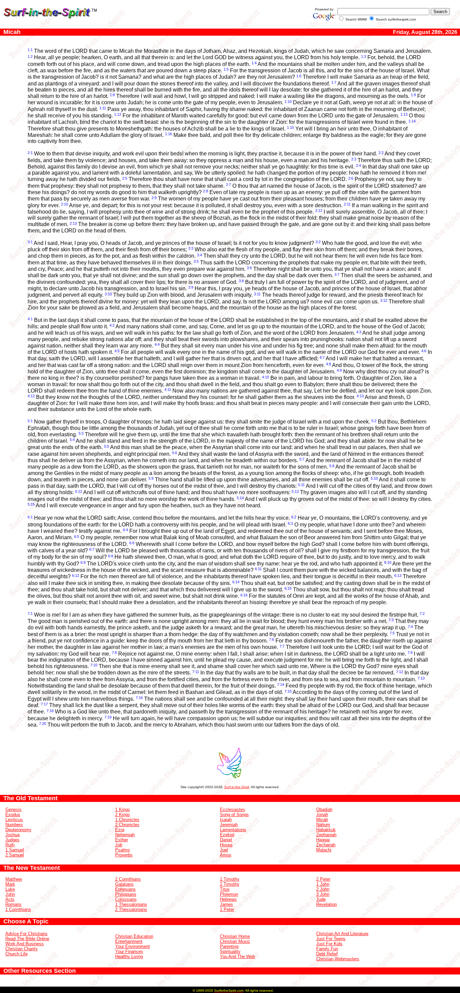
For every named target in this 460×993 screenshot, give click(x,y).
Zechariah (325, 844)
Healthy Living (129, 956)
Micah (322, 819)
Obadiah (324, 809)
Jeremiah (229, 824)
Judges (12, 839)
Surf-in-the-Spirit (236, 787)
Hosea (226, 844)
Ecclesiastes (232, 809)
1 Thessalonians (131, 904)
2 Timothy (229, 884)
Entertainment (128, 941)
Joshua (12, 834)
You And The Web (237, 956)
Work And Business (24, 943)
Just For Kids (329, 943)
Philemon (229, 894)
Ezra (119, 829)
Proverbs (124, 854)
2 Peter (323, 879)
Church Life (16, 953)
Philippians (125, 894)
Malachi (323, 849)
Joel (224, 849)
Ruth (9, 844)
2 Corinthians (128, 879)
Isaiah (226, 819)
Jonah (322, 814)
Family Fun (327, 948)
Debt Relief (327, 953)
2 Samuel (14, 854)
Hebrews (228, 899)
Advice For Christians (26, 933)
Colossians (126, 899)
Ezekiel (227, 834)
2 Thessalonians (131, 909)
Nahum (323, 824)
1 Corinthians (18, 909)
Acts (9, 899)
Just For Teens (331, 938)
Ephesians (125, 889)
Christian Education (134, 936)
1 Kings (122, 809)
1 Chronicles (127, 819)
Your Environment (132, 946)
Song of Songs (234, 814)
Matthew (13, 879)
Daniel (226, 839)
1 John (322, 884)
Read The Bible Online (27, 938)
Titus (225, 889)
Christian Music (235, 941)
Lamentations (233, 829)
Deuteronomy (18, 829)
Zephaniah (326, 834)
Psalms (122, 849)
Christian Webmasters (337, 958)
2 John (322, 889)
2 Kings (122, 814)
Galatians (124, 884)
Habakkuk (326, 829)
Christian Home (235, 936)
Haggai (323, 839)
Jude (321, 899)
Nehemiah (125, 834)
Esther (121, 839)
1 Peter (227, 909)
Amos (225, 854)
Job (118, 844)
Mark (10, 884)
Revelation (326, 904)
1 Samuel (14, 849)
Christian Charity (21, 948)
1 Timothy (229, 879)
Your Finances (129, 951)
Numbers (14, 824)
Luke (10, 889)
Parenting (229, 946)
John (10, 894)
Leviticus (14, 819)
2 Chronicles (127, 824)
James (226, 904)
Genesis (13, 809)
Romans (13, 904)
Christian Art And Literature (342, 933)
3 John (322, 894)
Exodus (12, 814)
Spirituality (230, 951)
